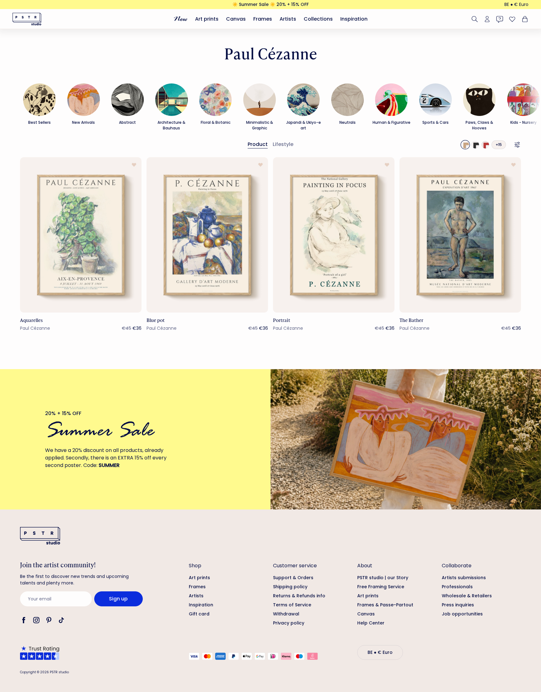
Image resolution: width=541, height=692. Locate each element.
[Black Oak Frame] (475, 144)
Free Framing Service (380, 587)
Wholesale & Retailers (467, 596)
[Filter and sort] (517, 144)
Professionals (457, 587)
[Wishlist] (512, 19)
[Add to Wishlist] (134, 164)
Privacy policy (288, 623)
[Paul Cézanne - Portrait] (333, 235)
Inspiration (354, 19)
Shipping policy (290, 587)
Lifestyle (283, 144)
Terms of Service (292, 605)
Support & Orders (293, 577)
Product (258, 144)
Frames (262, 19)
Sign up (118, 598)
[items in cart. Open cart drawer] (524, 19)
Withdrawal (286, 614)
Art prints (207, 19)
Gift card (199, 614)
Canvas (236, 19)
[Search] (475, 19)
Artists (288, 19)
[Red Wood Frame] (485, 144)
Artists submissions (464, 577)
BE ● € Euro (516, 4)
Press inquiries (458, 605)
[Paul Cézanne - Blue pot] (207, 235)
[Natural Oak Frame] (465, 144)
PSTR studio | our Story (382, 577)
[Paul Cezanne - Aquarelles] (81, 235)
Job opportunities (462, 614)
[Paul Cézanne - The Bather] (460, 235)
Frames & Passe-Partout (385, 605)
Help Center (370, 623)
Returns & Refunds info (299, 596)
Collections (318, 19)
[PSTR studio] (27, 19)
